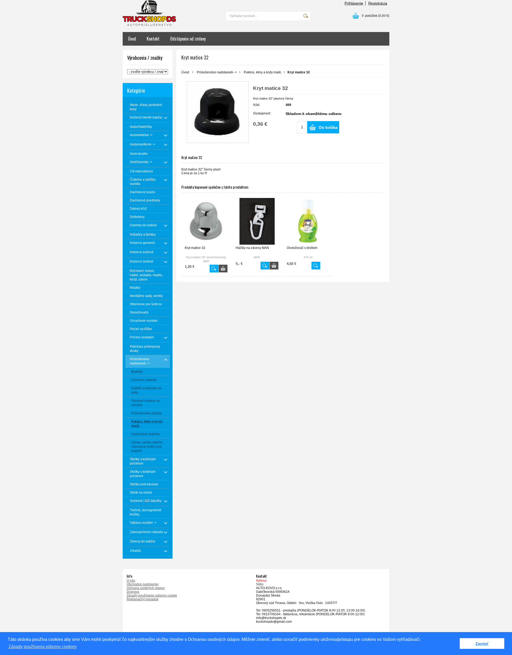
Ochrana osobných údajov (146, 588)
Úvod (132, 38)
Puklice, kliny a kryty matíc (262, 72)
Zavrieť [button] (482, 643)
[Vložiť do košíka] (223, 268)
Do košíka (328, 127)
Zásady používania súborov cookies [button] (43, 646)
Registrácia (377, 3)
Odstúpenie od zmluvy (188, 38)
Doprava (133, 592)
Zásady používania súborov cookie (152, 595)
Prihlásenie (354, 3)
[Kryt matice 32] (218, 112)
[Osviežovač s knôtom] (308, 221)
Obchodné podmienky (143, 584)
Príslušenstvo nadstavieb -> (217, 72)
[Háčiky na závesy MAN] (257, 221)
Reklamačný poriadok (142, 599)
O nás (131, 580)
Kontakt (153, 38)
